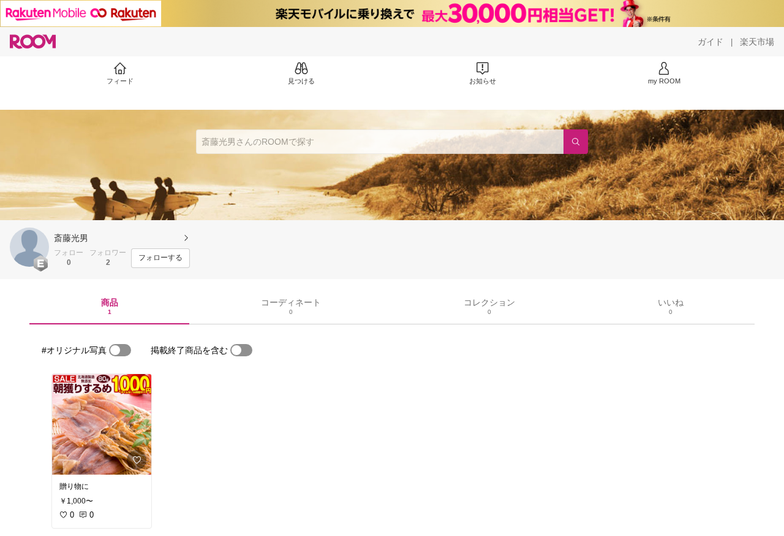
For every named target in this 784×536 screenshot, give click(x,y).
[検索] (576, 141)
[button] (29, 247)
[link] (101, 424)
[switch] (120, 350)
